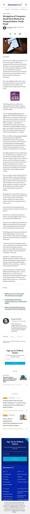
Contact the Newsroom (23, 482)
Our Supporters (6, 482)
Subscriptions (6, 491)
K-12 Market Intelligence (23, 499)
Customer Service (21, 479)
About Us (5, 471)
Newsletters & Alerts (7, 494)
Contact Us (20, 471)
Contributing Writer (15, 321)
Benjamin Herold (12, 27)
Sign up (15, 459)
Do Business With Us (22, 488)
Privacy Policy (14, 506)
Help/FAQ (19, 476)
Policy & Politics (15, 9)
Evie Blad (5, 384)
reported (14, 113)
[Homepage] (15, 4)
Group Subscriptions (8, 496)
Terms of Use (15, 510)
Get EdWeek (6, 488)
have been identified (21, 136)
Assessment (7, 13)
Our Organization (7, 474)
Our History (5, 476)
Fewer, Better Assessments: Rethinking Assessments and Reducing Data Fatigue (13, 422)
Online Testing (19, 336)
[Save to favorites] (15, 34)
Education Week (22, 321)
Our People (5, 479)
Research (12, 336)
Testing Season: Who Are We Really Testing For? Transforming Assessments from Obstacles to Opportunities (14, 404)
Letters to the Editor (22, 474)
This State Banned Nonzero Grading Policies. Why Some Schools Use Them (10, 379)
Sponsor (18, 397)
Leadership (7, 9)
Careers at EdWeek (7, 484)
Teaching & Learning (24, 9)
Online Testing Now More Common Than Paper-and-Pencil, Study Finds (15, 308)
